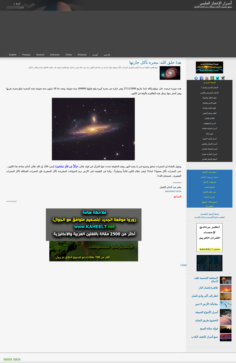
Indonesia (54, 54)
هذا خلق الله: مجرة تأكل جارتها (155, 62)
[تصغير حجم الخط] (14, 4)
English (12, 54)
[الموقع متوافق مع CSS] (16, 360)
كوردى (95, 54)
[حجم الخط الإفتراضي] (17, 4)
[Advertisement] (118, 31)
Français (26, 54)
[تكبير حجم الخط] (19, 4)
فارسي (107, 54)
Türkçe (68, 54)
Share (184, 265)
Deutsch (40, 54)
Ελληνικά (82, 54)
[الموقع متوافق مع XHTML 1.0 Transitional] (8, 360)
